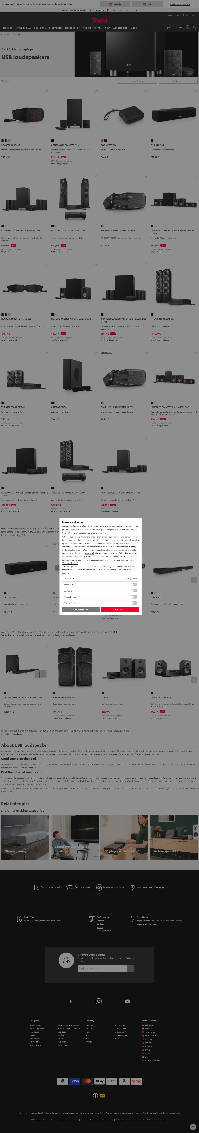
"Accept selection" (70, 563)
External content (71, 603)
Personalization (70, 597)
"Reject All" (87, 543)
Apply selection (81, 609)
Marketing (68, 590)
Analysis (67, 584)
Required (67, 578)
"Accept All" (89, 553)
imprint (65, 573)
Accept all (120, 609)
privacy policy (123, 569)
